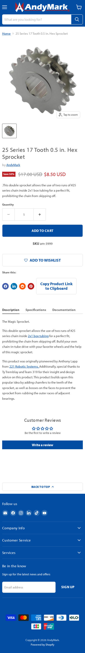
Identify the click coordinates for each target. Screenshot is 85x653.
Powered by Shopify (42, 644)
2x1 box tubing (38, 336)
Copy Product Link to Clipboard (56, 286)
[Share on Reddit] (22, 286)
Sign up (68, 587)
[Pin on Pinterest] (31, 286)
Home (6, 33)
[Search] (77, 19)
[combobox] (36, 19)
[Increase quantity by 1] (40, 214)
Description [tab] (10, 310)
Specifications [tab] (36, 310)
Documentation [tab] (64, 310)
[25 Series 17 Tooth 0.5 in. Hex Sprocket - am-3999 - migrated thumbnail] (9, 131)
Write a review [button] (42, 445)
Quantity (8, 204)
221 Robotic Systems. (24, 366)
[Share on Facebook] (5, 286)
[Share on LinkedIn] (14, 286)
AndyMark (13, 165)
